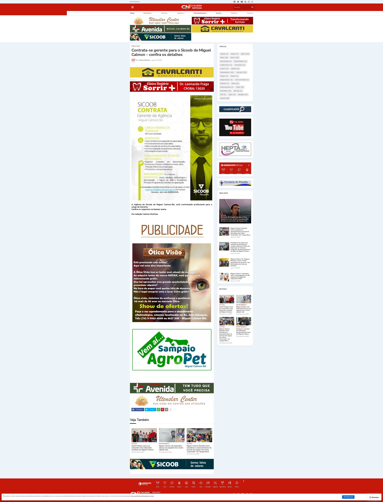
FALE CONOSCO (134, 1)
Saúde (239, 87)
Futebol (234, 76)
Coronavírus (240, 65)
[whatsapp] (252, 2)
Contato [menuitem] (250, 13)
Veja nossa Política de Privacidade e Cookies (142, 496)
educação (242, 94)
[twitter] (238, 2)
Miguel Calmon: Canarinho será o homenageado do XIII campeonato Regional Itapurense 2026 (240, 276)
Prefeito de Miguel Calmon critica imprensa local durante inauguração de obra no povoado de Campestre (234, 219)
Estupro (224, 76)
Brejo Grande (226, 61)
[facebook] (234, 2)
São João (238, 91)
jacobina (225, 98)
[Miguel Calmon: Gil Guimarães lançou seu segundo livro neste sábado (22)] (172, 435)
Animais (224, 54)
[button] (132, 7)
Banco (224, 58)
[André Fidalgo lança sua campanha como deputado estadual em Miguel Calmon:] (144, 435)
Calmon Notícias (240, 61)
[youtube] (242, 2)
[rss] (245, 2)
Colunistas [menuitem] (147, 13)
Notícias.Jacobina (227, 87)
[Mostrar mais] (170, 409)
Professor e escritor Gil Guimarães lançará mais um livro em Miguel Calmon (243, 331)
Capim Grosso (226, 65)
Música (235, 83)
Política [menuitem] (234, 13)
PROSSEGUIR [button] (348, 497)
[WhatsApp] (158, 409)
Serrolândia (226, 91)
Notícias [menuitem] (164, 13)
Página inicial (135, 46)
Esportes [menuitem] (180, 13)
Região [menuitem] (218, 13)
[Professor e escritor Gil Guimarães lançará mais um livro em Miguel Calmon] (243, 321)
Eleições (235, 69)
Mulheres (225, 83)
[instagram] (249, 2)
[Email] (166, 409)
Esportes (241, 72)
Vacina (232, 94)
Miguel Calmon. (226, 80)
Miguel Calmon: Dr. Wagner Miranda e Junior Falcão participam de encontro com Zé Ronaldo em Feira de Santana (240, 262)
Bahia (245, 54)
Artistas (234, 54)
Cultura (224, 69)
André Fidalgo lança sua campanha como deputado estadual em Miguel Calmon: (142, 448)
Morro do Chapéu (241, 80)
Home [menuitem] (132, 13)
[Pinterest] (162, 409)
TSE (223, 94)
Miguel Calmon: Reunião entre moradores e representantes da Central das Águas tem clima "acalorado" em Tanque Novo (199, 449)
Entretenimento (227, 72)
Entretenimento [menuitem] (200, 13)
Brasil (234, 58)
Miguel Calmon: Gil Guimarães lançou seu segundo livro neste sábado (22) (171, 448)
